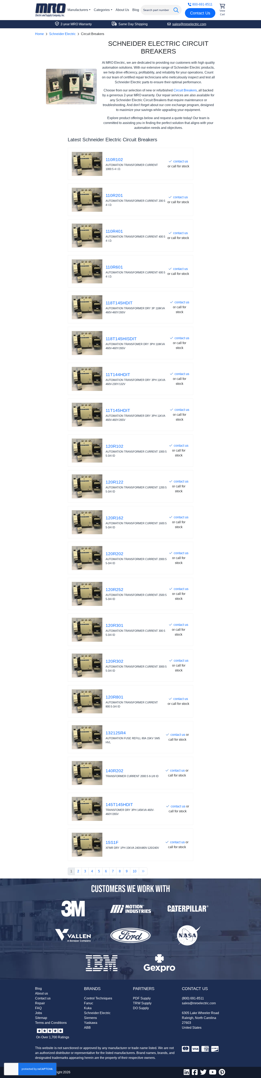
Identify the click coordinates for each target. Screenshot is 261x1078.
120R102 (114, 446)
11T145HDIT (118, 410)
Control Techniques (98, 998)
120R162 (114, 517)
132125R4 (116, 732)
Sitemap (41, 1018)
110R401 (114, 231)
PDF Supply (142, 998)
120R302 (114, 661)
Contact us (43, 998)
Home (39, 34)
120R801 (114, 697)
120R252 (114, 589)
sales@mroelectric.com (199, 1003)
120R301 (114, 625)
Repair (40, 1003)
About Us (122, 10)
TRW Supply (142, 1003)
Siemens (90, 1018)
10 (134, 871)
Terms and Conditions (51, 1022)
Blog (135, 10)
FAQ (38, 1008)
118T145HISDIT (121, 338)
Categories (102, 10)
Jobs (38, 1013)
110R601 (114, 267)
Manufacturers (77, 10)
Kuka (88, 1008)
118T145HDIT (119, 302)
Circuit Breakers (185, 90)
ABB (87, 1027)
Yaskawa (90, 1022)
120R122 (114, 482)
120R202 (114, 553)
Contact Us (200, 13)
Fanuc (88, 1003)
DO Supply (141, 1008)
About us (41, 993)
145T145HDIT (119, 804)
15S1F (112, 842)
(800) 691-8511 (193, 998)
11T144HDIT (118, 374)
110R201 (114, 195)
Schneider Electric (62, 34)
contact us (180, 161)
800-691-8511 (202, 4)
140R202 (114, 770)
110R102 (114, 159)
